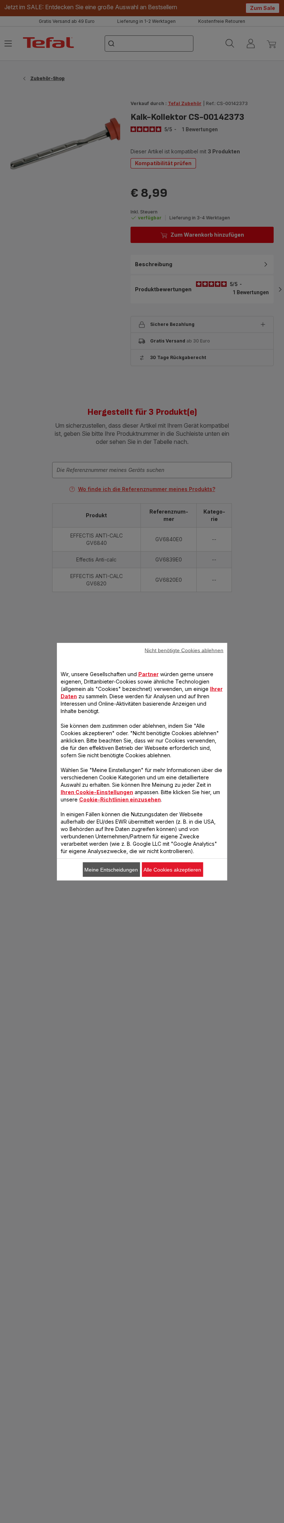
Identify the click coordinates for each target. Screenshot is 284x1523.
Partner (148, 674)
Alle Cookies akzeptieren (172, 869)
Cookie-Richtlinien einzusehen (120, 799)
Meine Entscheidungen (111, 869)
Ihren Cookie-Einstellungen (97, 792)
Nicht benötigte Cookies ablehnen (184, 650)
